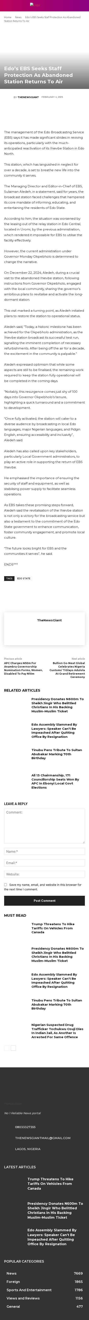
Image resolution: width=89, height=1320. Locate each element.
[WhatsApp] (57, 111)
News (18, 17)
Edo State (23, 578)
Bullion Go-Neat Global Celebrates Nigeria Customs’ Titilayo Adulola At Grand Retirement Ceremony (67, 670)
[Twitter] (32, 111)
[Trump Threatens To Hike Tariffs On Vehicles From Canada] (16, 930)
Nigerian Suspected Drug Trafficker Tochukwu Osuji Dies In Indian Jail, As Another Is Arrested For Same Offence (57, 1031)
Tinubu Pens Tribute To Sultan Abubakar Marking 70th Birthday (56, 754)
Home (7, 17)
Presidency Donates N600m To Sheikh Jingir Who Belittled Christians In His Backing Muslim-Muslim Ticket (57, 705)
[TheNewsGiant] (9, 97)
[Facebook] (19, 111)
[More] (69, 111)
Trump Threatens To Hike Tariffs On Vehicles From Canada (53, 928)
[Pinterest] (44, 111)
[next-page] (13, 1048)
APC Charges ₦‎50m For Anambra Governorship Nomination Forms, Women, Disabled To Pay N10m (23, 668)
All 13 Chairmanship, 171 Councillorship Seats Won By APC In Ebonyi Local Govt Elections (55, 781)
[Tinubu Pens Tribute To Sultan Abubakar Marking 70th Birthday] (16, 756)
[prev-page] (6, 1048)
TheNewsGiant (28, 97)
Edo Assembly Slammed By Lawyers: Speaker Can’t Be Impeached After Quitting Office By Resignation (54, 730)
